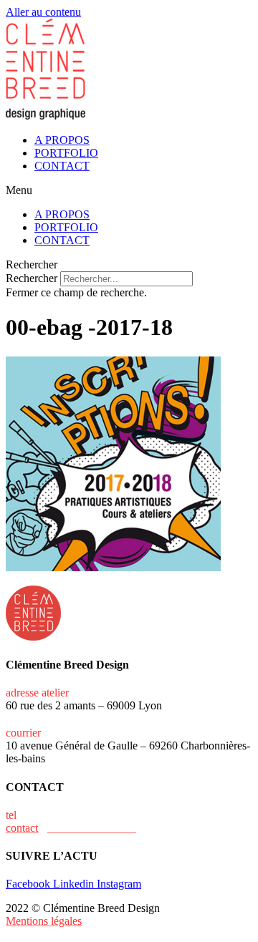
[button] (129, 190)
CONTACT (62, 166)
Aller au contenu (43, 12)
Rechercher (33, 278)
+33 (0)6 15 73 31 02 (67, 815)
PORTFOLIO (66, 153)
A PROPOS (62, 140)
